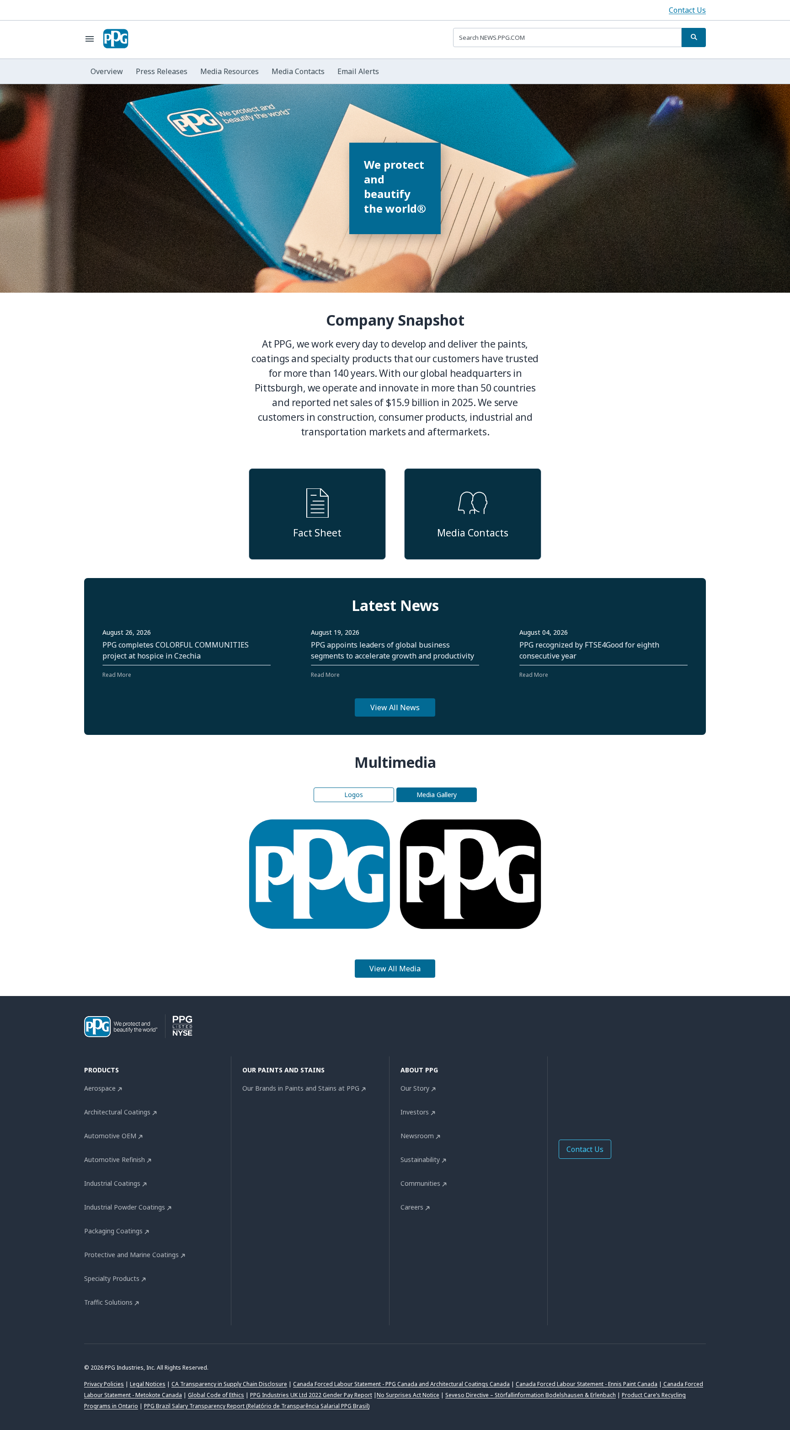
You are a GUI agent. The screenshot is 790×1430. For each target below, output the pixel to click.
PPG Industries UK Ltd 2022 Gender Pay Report (311, 1395)
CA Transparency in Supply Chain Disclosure (229, 1384)
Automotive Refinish (114, 1159)
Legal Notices (147, 1384)
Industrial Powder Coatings (124, 1207)
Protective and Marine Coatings (131, 1254)
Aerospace (100, 1088)
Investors (414, 1112)
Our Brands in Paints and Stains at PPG (300, 1088)
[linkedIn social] (582, 1090)
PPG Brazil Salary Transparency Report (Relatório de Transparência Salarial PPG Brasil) (256, 1406)
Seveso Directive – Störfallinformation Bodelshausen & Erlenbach (530, 1395)
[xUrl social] (600, 1090)
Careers (411, 1207)
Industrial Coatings (112, 1183)
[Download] (307, 874)
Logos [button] (353, 794)
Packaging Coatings (113, 1230)
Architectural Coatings (117, 1112)
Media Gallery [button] (436, 794)
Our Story (414, 1088)
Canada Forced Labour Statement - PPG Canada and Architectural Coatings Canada (401, 1384)
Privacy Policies (104, 1384)
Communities (420, 1183)
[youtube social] (637, 1090)
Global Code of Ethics (216, 1395)
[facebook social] (564, 1090)
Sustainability (420, 1159)
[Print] (331, 874)
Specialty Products (111, 1278)
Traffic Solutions (108, 1302)
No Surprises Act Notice (408, 1395)
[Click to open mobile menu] (89, 38)
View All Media (395, 969)
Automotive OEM (110, 1135)
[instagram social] (619, 1090)
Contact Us (687, 10)
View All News (395, 707)
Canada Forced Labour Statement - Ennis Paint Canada (586, 1384)
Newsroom (417, 1135)
